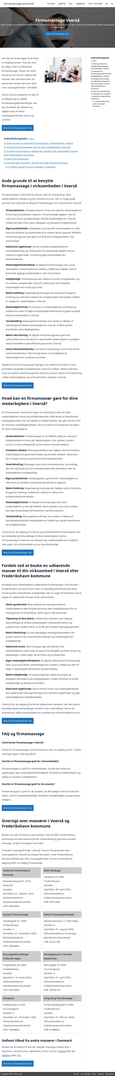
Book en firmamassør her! (57, 34)
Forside (51, 3)
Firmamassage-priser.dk (19, 3)
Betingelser (109, 1074)
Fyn (70, 3)
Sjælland (80, 3)
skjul (31, 138)
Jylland (62, 3)
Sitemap (100, 1074)
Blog (94, 1074)
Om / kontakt (95, 3)
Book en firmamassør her (18, 127)
